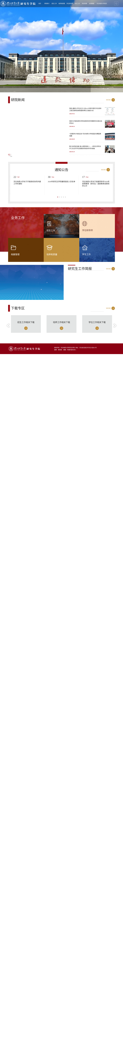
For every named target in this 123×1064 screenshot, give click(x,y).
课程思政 (67, 21)
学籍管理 (67, 13)
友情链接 (91, 3)
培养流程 (67, 16)
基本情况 (52, 8)
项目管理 (84, 3)
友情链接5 (96, 19)
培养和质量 (62, 3)
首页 (40, 3)
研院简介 (47, 3)
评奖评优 (82, 13)
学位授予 (75, 8)
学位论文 (67, 11)
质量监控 (67, 24)
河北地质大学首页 (102, 3)
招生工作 (54, 3)
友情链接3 (96, 13)
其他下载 (89, 21)
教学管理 (67, 8)
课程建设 (67, 19)
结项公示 (89, 13)
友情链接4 (96, 16)
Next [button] (114, 88)
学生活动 (82, 16)
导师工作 (75, 11)
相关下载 (67, 26)
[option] (61, 46)
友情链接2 (96, 11)
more (108, 100)
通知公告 (82, 8)
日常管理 (82, 11)
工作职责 (89, 16)
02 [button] (108, 88)
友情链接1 (96, 8)
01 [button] (103, 88)
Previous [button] (96, 88)
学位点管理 (74, 13)
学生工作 (77, 3)
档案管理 (82, 19)
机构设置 (52, 11)
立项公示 (89, 11)
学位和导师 (69, 3)
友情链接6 (96, 21)
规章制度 (89, 19)
